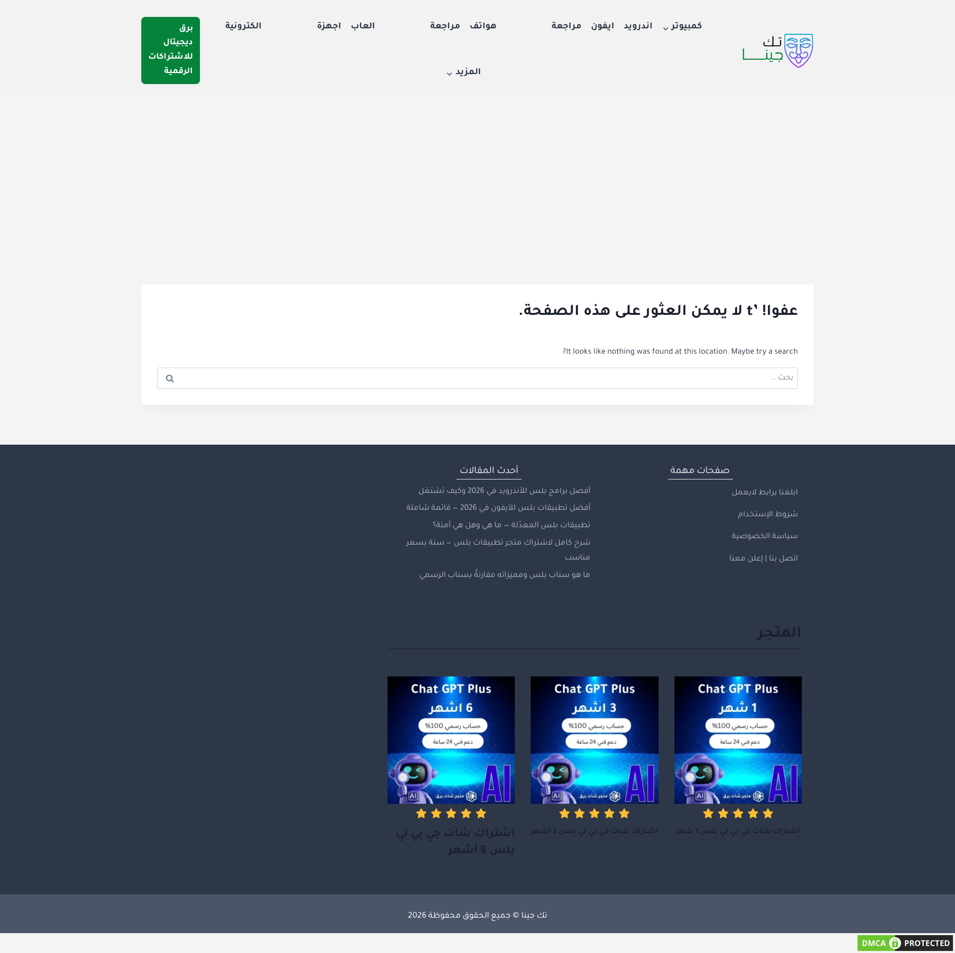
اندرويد (638, 27)
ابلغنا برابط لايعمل (765, 493)
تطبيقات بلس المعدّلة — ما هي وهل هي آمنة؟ (511, 526)
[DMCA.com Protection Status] (477, 943)
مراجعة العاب (405, 27)
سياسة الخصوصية (765, 537)
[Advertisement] (477, 170)
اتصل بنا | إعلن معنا (763, 559)
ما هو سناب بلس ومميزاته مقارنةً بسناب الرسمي (504, 576)
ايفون (602, 27)
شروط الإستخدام (768, 515)
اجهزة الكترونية (283, 27)
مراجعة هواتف (525, 27)
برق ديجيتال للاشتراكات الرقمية (170, 50)
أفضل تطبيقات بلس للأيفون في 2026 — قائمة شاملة (498, 508)
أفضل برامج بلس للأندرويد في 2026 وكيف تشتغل (504, 491)
